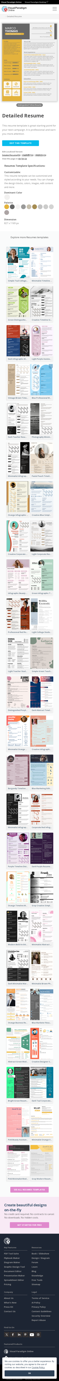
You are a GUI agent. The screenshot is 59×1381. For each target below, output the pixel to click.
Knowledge (37, 1275)
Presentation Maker (14, 1275)
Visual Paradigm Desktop (35, 2)
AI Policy (36, 1302)
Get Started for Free (29, 1225)
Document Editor (12, 1271)
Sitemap (36, 1284)
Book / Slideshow (40, 1253)
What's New (10, 1302)
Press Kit (8, 1307)
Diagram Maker (12, 1262)
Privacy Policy (39, 1307)
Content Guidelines (41, 1311)
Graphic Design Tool (14, 1266)
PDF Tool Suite (11, 1253)
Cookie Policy (38, 1367)
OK (29, 1373)
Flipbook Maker (12, 1258)
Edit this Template (21, 143)
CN (25, 158)
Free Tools (37, 1280)
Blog (34, 1271)
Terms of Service (40, 1298)
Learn (35, 1266)
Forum (35, 1262)
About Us (8, 1298)
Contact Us (9, 1311)
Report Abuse (39, 1320)
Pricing (7, 1284)
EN (19, 158)
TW (22, 158)
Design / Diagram (41, 1258)
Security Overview (41, 1315)
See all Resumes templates (29, 1189)
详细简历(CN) (40, 155)
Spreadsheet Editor (14, 1280)
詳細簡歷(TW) (27, 155)
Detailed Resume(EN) (11, 155)
